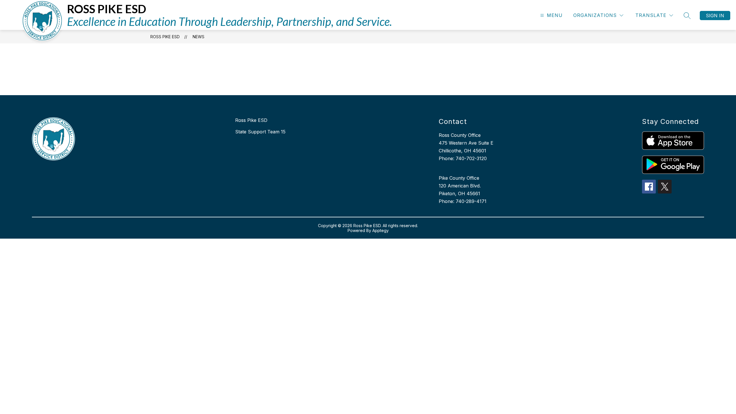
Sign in (715, 15)
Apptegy (380, 230)
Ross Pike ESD (165, 36)
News (198, 36)
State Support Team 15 (260, 132)
